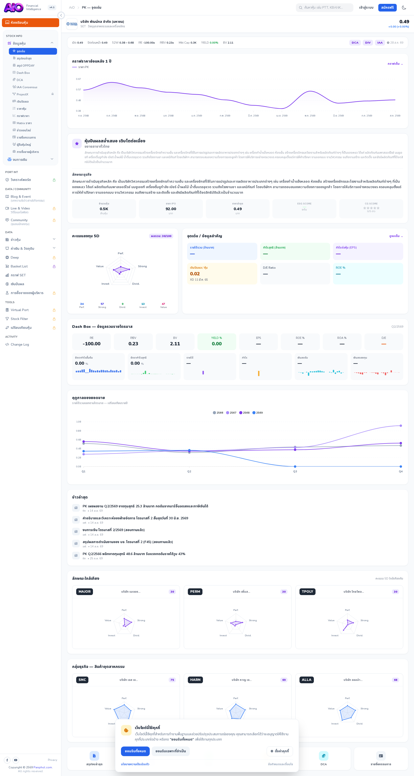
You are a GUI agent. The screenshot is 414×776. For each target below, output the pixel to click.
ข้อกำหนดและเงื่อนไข (280, 764)
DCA (355, 43)
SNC (82, 680)
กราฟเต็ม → (395, 64)
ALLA (306, 680)
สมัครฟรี (387, 7)
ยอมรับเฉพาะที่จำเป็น (170, 751)
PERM (195, 591)
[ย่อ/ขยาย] (61, 15)
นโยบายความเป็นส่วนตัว (135, 764)
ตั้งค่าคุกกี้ (282, 751)
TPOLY (307, 591)
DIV (368, 43)
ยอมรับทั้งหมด (135, 751)
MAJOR (85, 591)
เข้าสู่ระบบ (366, 7)
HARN (195, 680)
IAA (380, 43)
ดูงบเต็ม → (396, 236)
